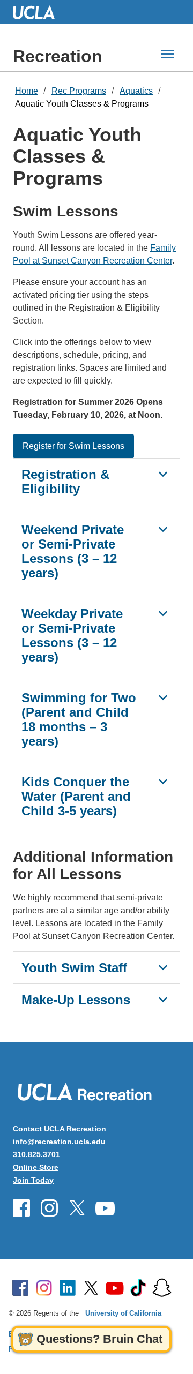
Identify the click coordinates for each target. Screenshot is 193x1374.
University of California (123, 1313)
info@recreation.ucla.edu (59, 1141)
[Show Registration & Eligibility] (163, 474)
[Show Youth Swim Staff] (163, 967)
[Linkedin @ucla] (67, 1288)
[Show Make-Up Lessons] (163, 999)
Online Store (35, 1167)
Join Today (33, 1180)
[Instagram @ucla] (44, 1288)
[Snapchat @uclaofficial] (162, 1288)
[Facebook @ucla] (20, 1288)
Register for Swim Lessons (73, 446)
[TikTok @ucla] (138, 1288)
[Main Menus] (167, 54)
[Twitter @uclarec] (77, 1208)
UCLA (38, 12)
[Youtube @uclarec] (105, 1208)
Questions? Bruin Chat (99, 1339)
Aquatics (136, 90)
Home (26, 90)
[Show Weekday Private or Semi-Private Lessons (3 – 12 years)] (163, 613)
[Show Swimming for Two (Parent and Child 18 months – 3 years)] (163, 697)
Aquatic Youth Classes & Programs (82, 103)
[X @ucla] (91, 1288)
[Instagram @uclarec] (49, 1208)
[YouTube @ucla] (115, 1288)
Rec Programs (78, 90)
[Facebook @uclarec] (21, 1208)
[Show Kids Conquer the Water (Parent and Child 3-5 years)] (163, 781)
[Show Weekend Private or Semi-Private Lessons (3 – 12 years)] (163, 529)
